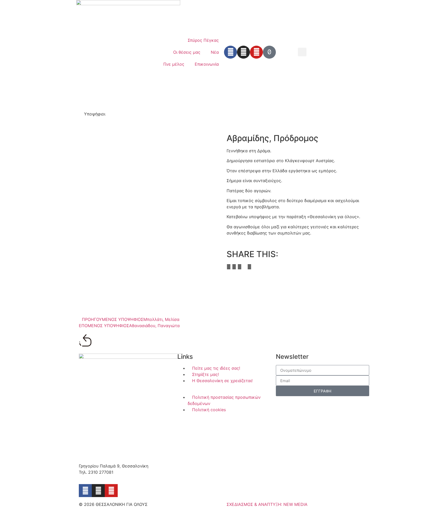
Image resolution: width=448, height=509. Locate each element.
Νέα (215, 52)
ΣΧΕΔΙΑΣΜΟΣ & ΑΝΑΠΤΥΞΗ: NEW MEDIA (267, 504)
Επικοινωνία (207, 64)
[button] (302, 52)
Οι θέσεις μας (186, 52)
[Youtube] (256, 52)
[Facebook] (230, 52)
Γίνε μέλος (173, 64)
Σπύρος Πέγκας (203, 40)
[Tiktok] (269, 52)
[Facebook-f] (85, 490)
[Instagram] (243, 52)
